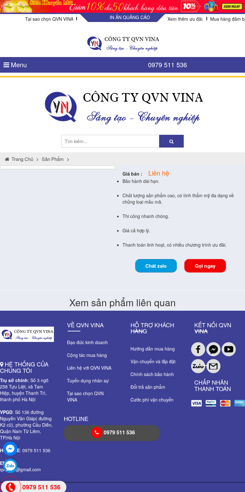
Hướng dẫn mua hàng (152, 348)
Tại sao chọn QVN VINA (49, 19)
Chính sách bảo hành (152, 374)
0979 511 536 (167, 64)
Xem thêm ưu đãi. (185, 19)
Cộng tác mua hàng (87, 355)
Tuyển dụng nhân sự (88, 380)
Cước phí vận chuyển (152, 399)
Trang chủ (22, 159)
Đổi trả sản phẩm (147, 387)
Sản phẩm (53, 159)
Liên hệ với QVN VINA (89, 368)
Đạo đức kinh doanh (87, 342)
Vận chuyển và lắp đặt (152, 361)
